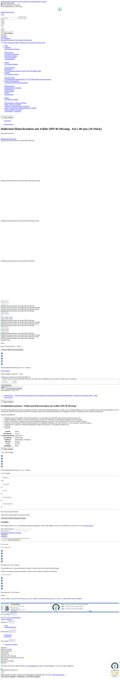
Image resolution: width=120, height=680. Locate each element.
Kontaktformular (15, 617)
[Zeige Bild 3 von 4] (5, 304)
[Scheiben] (27, 79)
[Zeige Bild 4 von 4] (7, 304)
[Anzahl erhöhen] (14, 381)
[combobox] (9, 18)
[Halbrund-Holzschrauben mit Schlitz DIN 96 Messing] (17, 140)
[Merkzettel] (2, 27)
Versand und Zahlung (10, 644)
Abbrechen (4, 536)
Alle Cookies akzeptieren (33, 676)
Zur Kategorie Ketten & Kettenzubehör (16, 83)
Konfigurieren (20, 676)
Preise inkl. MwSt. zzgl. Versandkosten (12, 349)
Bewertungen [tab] (8, 397)
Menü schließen (8, 33)
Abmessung (7, 377)
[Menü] (2, 14)
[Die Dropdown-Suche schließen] (24, 17)
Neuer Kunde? (89, 525)
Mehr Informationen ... (59, 675)
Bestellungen (28, 40)
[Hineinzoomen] (11, 318)
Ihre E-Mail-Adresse (7, 529)
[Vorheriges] (2, 301)
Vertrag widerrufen (6, 619)
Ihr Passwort (5, 531)
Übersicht (4, 40)
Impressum (7, 636)
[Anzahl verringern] (4, 381)
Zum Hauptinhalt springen (9, 1)
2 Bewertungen (5, 371)
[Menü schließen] (5, 51)
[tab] (51, 395)
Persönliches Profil (12, 40)
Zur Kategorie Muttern (11, 64)
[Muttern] (22, 71)
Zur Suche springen (23, 1)
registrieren (7, 38)
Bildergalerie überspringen (8, 139)
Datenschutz (8, 635)
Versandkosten (32, 666)
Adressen (21, 40)
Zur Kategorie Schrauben (12, 49)
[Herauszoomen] (2, 318)
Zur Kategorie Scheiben (11, 74)
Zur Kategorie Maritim (11, 99)
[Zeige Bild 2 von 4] (3, 304)
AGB (6, 625)
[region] (60, 239)
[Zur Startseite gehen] (7, 12)
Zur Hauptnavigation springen (37, 1)
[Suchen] (20, 17)
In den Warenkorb (6, 385)
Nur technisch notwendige (8, 676)
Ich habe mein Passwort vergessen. (11, 533)
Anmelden (4, 36)
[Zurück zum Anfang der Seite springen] (2, 672)
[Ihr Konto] (2, 29)
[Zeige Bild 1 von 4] (1, 304)
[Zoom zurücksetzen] (7, 318)
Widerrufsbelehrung (10, 627)
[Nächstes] (7, 301)
